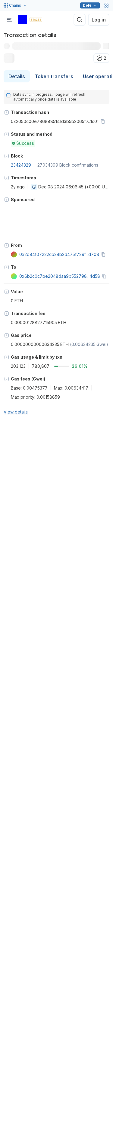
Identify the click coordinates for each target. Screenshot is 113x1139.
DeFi (87, 5)
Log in (99, 20)
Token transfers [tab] (54, 76)
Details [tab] (16, 76)
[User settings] (106, 5)
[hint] (7, 112)
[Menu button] (10, 20)
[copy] (104, 121)
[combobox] (34, 187)
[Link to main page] (22, 19)
